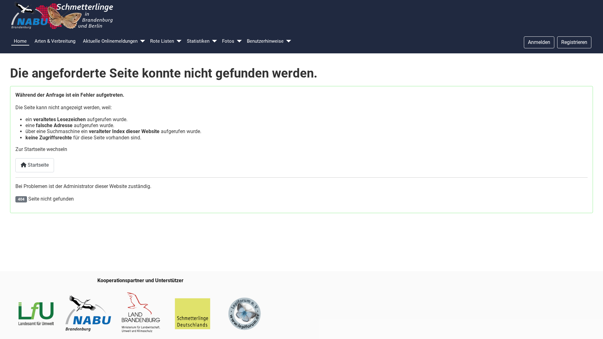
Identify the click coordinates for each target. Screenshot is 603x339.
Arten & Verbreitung (55, 41)
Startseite (37, 165)
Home (20, 41)
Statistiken (198, 41)
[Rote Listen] (179, 41)
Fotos (228, 41)
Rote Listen (162, 41)
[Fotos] (239, 41)
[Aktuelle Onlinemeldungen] (142, 41)
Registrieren (574, 42)
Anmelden (539, 42)
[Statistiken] (214, 41)
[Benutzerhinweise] (288, 41)
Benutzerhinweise (265, 41)
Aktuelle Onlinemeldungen (110, 41)
